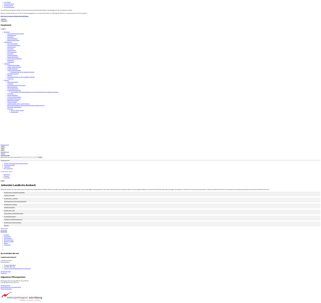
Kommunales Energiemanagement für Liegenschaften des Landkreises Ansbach (34, 92)
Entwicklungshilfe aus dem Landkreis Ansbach (21, 77)
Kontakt (6, 235)
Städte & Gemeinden (13, 65)
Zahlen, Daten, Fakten (17, 110)
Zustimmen (4, 21)
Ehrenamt (10, 94)
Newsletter (10, 60)
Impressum (7, 236)
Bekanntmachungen (13, 40)
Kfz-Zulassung (8, 168)
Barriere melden (9, 241)
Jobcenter (10, 84)
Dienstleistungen (12, 43)
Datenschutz (8, 238)
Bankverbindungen (13, 57)
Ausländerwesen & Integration (16, 85)
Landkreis (7, 64)
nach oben (4, 230)
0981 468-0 (10, 265)
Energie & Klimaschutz (14, 90)
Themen (6, 80)
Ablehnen (3, 19)
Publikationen (11, 35)
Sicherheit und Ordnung (14, 107)
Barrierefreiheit (8, 240)
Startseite (7, 174)
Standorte (10, 53)
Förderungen (14, 112)
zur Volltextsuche (9, 7)
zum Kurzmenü (8, 5)
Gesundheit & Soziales (14, 99)
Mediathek (10, 37)
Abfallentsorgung (12, 82)
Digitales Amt (11, 47)
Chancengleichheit (13, 89)
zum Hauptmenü (9, 4)
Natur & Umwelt (12, 102)
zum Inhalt (7, 2)
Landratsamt (8, 42)
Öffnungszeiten (12, 52)
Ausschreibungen (12, 38)
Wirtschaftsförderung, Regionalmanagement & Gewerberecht (25, 105)
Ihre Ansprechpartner (13, 45)
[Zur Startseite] (43, 143)
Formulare (10, 48)
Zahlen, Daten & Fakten (14, 67)
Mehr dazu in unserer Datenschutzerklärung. (15, 16)
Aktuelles (7, 32)
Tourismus (10, 79)
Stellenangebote (12, 55)
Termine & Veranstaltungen (15, 33)
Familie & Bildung (12, 95)
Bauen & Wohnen (12, 87)
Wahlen (9, 75)
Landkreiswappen (12, 69)
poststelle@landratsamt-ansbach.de (17, 268)
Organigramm (11, 50)
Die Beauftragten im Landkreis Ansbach (22, 72)
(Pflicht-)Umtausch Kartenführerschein (16, 163)
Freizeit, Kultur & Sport (14, 97)
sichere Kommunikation (14, 58)
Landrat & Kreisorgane (14, 70)
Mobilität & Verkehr (13, 100)
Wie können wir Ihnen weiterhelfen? (11, 157)
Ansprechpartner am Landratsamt (11, 287)
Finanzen (10, 109)
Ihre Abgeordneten (13, 74)
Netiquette (7, 245)
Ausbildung (10, 62)
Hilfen (6, 243)
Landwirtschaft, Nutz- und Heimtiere (18, 104)
